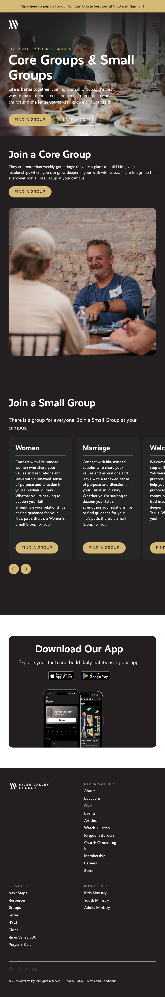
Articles (90, 820)
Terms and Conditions (101, 981)
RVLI (13, 922)
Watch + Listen (97, 828)
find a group (36, 547)
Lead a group (79, 120)
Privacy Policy (74, 981)
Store (88, 870)
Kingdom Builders (99, 835)
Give (88, 805)
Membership (94, 855)
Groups (15, 907)
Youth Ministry (96, 900)
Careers (90, 863)
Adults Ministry (97, 907)
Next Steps (18, 893)
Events (90, 813)
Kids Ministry (95, 893)
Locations (92, 798)
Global (14, 930)
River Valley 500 (22, 937)
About (89, 791)
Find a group (30, 119)
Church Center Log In (100, 845)
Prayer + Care (20, 944)
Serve (13, 915)
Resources (17, 900)
